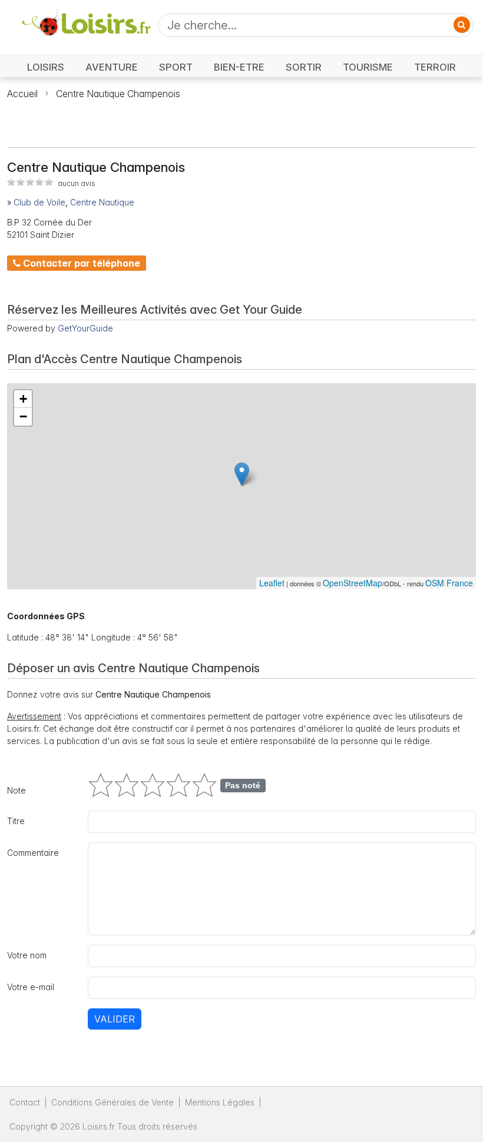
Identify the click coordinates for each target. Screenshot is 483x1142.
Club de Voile (39, 202)
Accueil (22, 93)
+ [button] (23, 398)
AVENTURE (111, 67)
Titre (16, 821)
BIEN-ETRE (239, 67)
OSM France (449, 583)
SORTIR (304, 67)
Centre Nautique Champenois (118, 93)
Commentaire (33, 853)
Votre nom (27, 955)
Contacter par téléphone (80, 263)
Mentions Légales (219, 1102)
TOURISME (368, 67)
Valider (114, 1019)
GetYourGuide (85, 328)
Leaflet (271, 583)
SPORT (176, 67)
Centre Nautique (102, 202)
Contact (24, 1102)
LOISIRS (45, 67)
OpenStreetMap (352, 583)
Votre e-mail (30, 987)
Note (16, 790)
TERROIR (435, 67)
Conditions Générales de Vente (112, 1102)
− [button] (23, 416)
